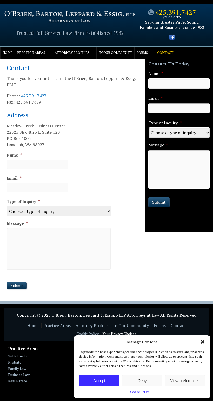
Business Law (19, 374)
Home (7, 52)
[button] (202, 341)
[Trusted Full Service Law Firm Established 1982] (69, 21)
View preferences (185, 380)
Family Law (17, 368)
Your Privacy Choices (119, 333)
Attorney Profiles (72, 52)
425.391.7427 (175, 12)
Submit (17, 285)
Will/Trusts (17, 356)
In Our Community (115, 52)
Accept (99, 380)
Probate (14, 362)
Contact (165, 52)
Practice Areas (31, 52)
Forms (142, 52)
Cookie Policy (139, 392)
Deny (142, 380)
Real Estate (17, 380)
